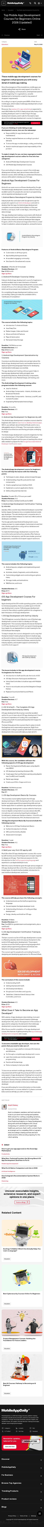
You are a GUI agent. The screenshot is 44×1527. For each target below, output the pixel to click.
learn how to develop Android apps (30, 423)
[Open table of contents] (39, 1513)
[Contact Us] (30, 3)
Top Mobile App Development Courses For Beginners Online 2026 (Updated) (28, 10)
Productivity (6, 1154)
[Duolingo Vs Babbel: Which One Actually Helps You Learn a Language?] (22, 1233)
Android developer (24, 203)
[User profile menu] (40, 3)
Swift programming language (25, 860)
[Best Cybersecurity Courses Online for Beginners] (22, 1278)
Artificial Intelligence (8, 1171)
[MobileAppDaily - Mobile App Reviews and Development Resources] (22, 1411)
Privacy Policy (12, 1516)
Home (3, 10)
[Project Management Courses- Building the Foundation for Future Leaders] (22, 1322)
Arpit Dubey (13, 1105)
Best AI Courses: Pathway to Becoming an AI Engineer (19, 1384)
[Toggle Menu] (4, 3)
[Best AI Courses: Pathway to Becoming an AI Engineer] (22, 1367)
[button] (22, 1460)
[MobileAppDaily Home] (15, 3)
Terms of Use (23, 1516)
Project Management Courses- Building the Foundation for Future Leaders (19, 1339)
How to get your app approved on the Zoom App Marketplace (19, 1150)
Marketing (5, 1181)
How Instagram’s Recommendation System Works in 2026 (21, 1177)
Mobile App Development (10, 1163)
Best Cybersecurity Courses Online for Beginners (21, 1294)
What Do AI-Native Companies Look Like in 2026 (19, 1168)
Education (11, 10)
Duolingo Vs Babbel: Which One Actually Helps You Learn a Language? (22, 1250)
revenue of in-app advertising (21, 109)
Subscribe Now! (10, 1446)
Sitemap (33, 1516)
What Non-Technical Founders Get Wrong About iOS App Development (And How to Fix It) (21, 1159)
